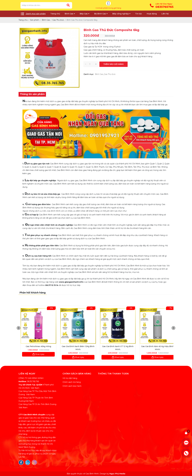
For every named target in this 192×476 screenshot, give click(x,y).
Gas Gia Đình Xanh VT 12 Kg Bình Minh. (116, 348)
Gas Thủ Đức (110, 74)
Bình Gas (99, 74)
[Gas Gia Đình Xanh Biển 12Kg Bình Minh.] (76, 326)
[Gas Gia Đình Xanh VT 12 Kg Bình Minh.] (116, 326)
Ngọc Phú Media (117, 473)
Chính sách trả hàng (72, 382)
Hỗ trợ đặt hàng (70, 378)
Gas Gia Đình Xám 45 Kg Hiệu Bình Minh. (155, 348)
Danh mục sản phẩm (35, 14)
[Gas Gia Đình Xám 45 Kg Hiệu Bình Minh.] (155, 326)
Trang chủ (55, 14)
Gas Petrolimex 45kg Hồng (36, 346)
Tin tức (138, 14)
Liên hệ (165, 14)
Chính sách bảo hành (72, 386)
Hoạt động (152, 14)
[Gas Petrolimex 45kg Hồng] (36, 326)
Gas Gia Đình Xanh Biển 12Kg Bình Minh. (76, 348)
